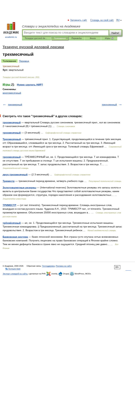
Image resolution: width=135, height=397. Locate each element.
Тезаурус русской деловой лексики (36, 38)
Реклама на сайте (64, 266)
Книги (93, 38)
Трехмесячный (12, 139)
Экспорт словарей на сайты (15, 274)
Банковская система (15, 236)
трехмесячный (12, 122)
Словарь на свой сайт (102, 20)
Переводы (76, 38)
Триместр (9, 181)
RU (118, 20)
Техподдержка (48, 266)
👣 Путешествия (12, 269)
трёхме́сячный (12, 222)
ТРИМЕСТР (9, 205)
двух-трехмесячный (15, 174)
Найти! (115, 32)
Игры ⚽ (109, 38)
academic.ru (11, 37)
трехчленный (109, 104)
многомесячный (12, 92)
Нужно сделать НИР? (30, 84)
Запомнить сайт (78, 20)
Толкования (60, 38)
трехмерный (15, 104)
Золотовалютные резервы (19, 187)
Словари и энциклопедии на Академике (51, 26)
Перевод (24, 61)
